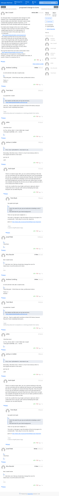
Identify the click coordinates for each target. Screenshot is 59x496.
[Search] (56, 2)
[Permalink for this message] (42, 60)
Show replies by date (38, 64)
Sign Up (34, 2)
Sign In (27, 2)
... (4, 76)
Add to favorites (51, 29)
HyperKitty (30, 494)
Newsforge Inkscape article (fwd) (49, 9)
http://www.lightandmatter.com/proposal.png (14, 35)
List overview (48, 18)
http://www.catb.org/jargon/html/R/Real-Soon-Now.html (26, 222)
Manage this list (18, 2)
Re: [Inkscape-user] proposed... (9, 9)
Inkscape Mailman (6, 3)
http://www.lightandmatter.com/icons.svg (12, 52)
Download (49, 21)
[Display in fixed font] (40, 60)
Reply (3, 61)
